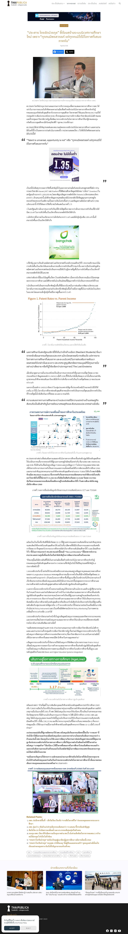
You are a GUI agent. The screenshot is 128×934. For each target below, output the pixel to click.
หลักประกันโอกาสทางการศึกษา (52, 856)
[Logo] (17, 3)
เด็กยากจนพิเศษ (85, 856)
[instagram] (115, 930)
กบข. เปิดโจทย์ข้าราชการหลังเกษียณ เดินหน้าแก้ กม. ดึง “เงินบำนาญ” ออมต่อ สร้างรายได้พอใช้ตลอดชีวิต (63, 893)
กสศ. (29, 852)
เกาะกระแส (71, 3)
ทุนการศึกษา (86, 852)
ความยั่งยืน (82, 3)
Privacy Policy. (22, 923)
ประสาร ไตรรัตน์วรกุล (34, 856)
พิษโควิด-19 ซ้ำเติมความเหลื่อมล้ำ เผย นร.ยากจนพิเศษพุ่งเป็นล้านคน (55, 830)
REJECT (28, 928)
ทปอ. (78, 852)
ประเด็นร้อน (92, 3)
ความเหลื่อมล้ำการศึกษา (67, 852)
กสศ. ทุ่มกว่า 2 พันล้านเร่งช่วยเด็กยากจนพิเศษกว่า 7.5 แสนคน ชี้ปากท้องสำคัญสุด (59, 827)
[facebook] (107, 930)
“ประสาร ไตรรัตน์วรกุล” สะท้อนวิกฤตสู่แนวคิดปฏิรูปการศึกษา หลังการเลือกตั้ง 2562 (60, 840)
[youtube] (119, 930)
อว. (65, 856)
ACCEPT (12, 928)
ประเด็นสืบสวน (57, 3)
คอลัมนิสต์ (103, 3)
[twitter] (111, 930)
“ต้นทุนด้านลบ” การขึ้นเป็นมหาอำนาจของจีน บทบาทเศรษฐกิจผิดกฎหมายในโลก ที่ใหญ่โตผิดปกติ (102, 893)
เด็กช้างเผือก (73, 856)
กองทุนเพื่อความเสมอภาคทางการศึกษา (45, 852)
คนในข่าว (112, 3)
